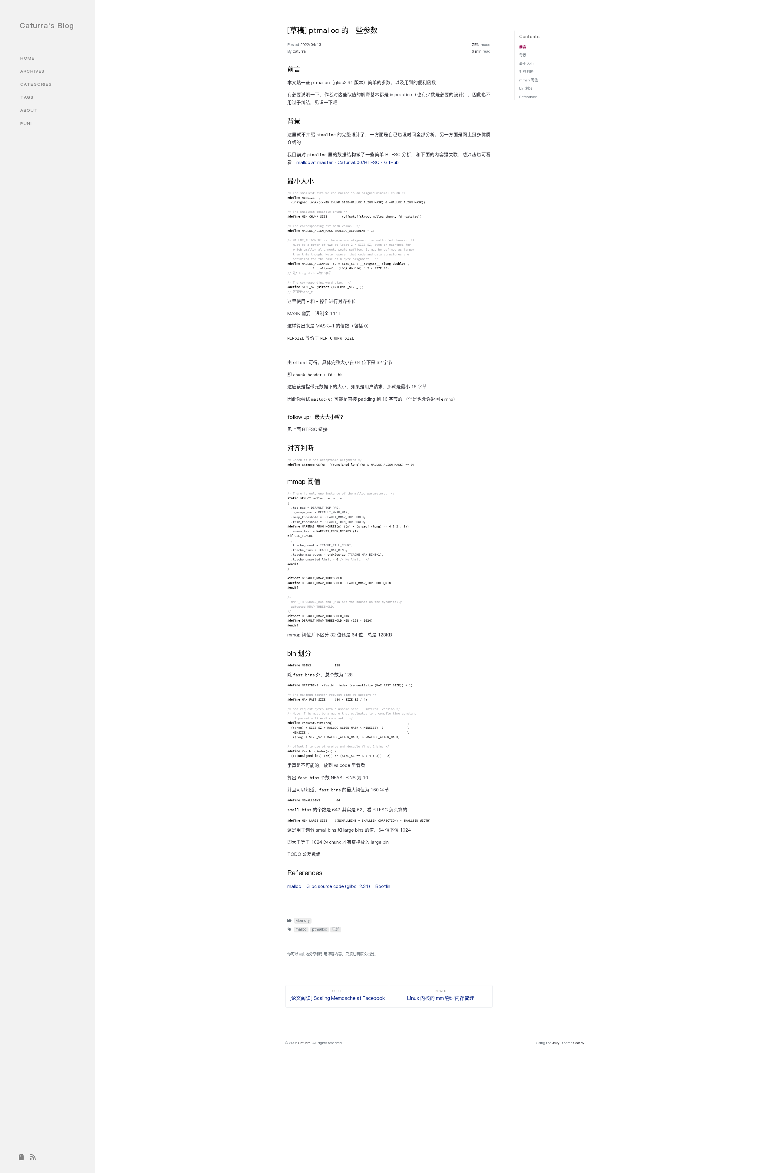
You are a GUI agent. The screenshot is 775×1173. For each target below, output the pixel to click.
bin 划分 (526, 88)
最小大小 (526, 63)
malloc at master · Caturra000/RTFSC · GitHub (347, 162)
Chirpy (578, 1043)
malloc (301, 929)
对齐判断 (526, 72)
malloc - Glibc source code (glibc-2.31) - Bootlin (338, 886)
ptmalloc (319, 929)
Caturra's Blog (47, 25)
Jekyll (556, 1043)
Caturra (299, 51)
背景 (522, 55)
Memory (302, 920)
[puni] (21, 1157)
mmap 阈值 (528, 80)
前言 (522, 47)
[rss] (33, 1157)
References (528, 97)
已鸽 (335, 929)
